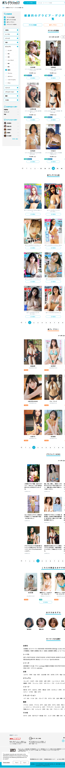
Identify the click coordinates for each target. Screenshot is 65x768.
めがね (55, 674)
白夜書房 (50, 651)
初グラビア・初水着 (39, 715)
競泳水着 (45, 674)
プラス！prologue (40, 666)
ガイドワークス (33, 648)
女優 (48, 705)
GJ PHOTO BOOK (50, 657)
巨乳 (8, 53)
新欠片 (41, 651)
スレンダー (10, 50)
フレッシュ (10, 73)
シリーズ (7, 38)
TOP (3, 7)
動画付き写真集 (49, 666)
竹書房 (32, 651)
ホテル (52, 698)
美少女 (27, 690)
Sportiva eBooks (54, 659)
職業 (6, 96)
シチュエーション (9, 92)
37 (49, 168)
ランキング (6, 112)
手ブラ (27, 715)
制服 (37, 674)
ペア (26, 698)
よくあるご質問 (60, 759)
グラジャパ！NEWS (11, 24)
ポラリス (33, 668)
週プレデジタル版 (11, 19)
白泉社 (45, 651)
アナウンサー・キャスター (56, 707)
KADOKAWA (41, 648)
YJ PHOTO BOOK (40, 657)
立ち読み (32, 78)
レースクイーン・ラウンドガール (34, 707)
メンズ (52, 715)
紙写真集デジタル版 (28, 666)
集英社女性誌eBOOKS (29, 659)
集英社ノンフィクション (42, 659)
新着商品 (6, 109)
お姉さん (37, 690)
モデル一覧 (14, 139)
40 (61, 168)
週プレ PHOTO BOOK (29, 657)
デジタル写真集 (11, 17)
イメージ (7, 87)
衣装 (6, 42)
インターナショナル (12, 79)
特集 (5, 114)
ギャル (9, 83)
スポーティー (10, 76)
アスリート (59, 709)
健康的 (9, 70)
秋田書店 (25, 648)
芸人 (50, 709)
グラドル (28, 705)
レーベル (7, 34)
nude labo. (40, 668)
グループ (43, 698)
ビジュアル (8, 46)
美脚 (8, 63)
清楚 (37, 692)
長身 (8, 66)
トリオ (34, 698)
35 (41, 168)
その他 (7, 100)
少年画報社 (26, 651)
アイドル (39, 705)
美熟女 (47, 690)
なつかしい (57, 690)
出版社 (7, 30)
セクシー (28, 692)
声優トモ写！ (27, 668)
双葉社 (55, 651)
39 (57, 168)
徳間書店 (36, 651)
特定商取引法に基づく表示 (36, 759)
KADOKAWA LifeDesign (51, 648)
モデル (56, 705)
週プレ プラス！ (11, 22)
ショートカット (11, 60)
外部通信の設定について (49, 759)
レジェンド (40, 709)
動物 (60, 715)
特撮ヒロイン (29, 709)
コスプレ (28, 674)
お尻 (8, 57)
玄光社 (60, 648)
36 (45, 168)
